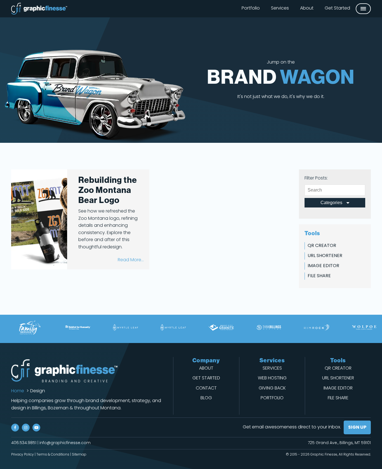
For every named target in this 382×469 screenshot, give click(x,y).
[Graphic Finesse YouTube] (36, 427)
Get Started (337, 8)
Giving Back (272, 388)
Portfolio (251, 8)
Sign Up (357, 427)
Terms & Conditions (52, 454)
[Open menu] (363, 8)
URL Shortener (325, 256)
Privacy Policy (22, 454)
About (306, 8)
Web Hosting (272, 378)
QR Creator (322, 246)
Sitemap (79, 454)
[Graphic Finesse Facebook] (15, 427)
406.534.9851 (23, 443)
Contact (206, 388)
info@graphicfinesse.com (65, 443)
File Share (319, 276)
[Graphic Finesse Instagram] (26, 427)
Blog (206, 398)
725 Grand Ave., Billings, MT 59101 (339, 443)
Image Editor (323, 266)
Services (280, 8)
